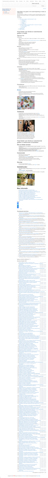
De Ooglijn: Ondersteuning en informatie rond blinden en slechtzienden (29, 433)
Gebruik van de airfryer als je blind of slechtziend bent (27, 446)
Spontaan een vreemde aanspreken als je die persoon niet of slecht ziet (29, 289)
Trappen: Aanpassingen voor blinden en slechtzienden (27, 428)
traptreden (25, 51)
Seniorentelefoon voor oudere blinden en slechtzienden (27, 378)
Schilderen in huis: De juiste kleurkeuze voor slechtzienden (27, 388)
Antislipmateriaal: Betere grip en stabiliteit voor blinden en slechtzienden (29, 441)
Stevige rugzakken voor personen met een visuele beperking (28, 320)
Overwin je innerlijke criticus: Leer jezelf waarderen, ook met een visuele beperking (31, 243)
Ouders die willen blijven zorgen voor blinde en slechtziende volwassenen (30, 426)
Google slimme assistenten (23, 360)
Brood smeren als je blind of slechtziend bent (25, 466)
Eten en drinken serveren (25, 25)
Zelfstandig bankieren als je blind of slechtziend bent (26, 298)
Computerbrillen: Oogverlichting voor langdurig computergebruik (28, 419)
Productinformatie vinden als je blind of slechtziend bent (27, 287)
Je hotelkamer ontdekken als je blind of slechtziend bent (27, 193)
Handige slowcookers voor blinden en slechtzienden (26, 295)
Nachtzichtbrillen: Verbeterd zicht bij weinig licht (26, 406)
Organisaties (32, 1)
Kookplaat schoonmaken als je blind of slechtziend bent (27, 314)
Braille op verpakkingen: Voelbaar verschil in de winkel (27, 280)
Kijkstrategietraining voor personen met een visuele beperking (28, 423)
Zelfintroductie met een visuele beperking (25, 220)
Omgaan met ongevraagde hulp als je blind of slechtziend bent (28, 195)
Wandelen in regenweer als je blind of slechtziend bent (27, 356)
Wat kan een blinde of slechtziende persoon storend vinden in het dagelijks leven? (31, 296)
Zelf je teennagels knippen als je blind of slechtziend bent (27, 345)
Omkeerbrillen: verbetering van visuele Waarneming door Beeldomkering (30, 405)
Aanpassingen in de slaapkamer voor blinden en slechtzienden (28, 457)
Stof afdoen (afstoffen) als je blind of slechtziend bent (27, 334)
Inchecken (23, 20)
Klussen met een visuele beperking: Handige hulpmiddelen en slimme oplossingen (31, 384)
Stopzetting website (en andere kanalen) (9, 1)
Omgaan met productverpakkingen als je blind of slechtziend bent (28, 303)
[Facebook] (31, 203)
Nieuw (17, 1)
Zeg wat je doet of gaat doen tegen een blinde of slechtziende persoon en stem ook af (32, 291)
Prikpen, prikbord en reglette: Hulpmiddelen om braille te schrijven (29, 375)
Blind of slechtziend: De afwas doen (24, 445)
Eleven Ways (38, 475)
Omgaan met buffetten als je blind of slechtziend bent (27, 194)
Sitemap (36, 1)
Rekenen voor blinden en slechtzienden (25, 383)
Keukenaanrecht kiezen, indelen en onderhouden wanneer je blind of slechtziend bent (31, 268)
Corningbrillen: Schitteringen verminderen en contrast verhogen (28, 414)
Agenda (40, 1)
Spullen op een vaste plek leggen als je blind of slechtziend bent (28, 310)
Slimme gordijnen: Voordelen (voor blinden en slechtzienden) (28, 438)
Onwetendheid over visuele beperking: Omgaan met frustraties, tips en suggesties (31, 224)
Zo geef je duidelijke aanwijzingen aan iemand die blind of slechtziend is (29, 285)
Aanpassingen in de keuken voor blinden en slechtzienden (27, 459)
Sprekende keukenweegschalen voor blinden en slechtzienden (28, 390)
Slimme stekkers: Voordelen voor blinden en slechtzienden (27, 357)
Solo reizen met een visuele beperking (24, 231)
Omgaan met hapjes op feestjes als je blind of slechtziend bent (28, 308)
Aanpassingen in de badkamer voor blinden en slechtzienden (28, 460)
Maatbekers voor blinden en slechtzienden (25, 319)
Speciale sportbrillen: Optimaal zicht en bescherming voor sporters (29, 400)
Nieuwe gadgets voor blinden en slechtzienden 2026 (26, 262)
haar (28, 133)
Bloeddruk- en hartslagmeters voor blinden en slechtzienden (28, 367)
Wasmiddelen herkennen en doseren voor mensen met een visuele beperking (30, 448)
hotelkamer (22, 78)
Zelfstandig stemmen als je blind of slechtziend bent (26, 347)
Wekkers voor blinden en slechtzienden (25, 382)
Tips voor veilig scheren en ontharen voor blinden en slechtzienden (29, 392)
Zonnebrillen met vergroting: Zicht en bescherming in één (27, 396)
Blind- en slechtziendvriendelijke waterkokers (25, 434)
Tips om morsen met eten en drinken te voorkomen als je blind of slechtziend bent (31, 376)
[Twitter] (31, 204)
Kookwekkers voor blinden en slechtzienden (25, 369)
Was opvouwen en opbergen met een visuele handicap (27, 449)
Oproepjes (20, 1)
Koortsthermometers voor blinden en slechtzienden (26, 370)
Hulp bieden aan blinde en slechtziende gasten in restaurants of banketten (30, 24)
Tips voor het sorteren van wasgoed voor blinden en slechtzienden (29, 447)
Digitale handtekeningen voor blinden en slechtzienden (27, 321)
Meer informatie (21, 29)
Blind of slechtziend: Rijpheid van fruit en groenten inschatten (28, 346)
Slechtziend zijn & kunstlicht (23, 272)
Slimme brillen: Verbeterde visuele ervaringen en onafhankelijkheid (29, 401)
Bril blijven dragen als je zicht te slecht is (25, 329)
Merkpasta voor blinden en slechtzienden (25, 353)
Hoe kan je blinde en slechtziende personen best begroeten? (28, 464)
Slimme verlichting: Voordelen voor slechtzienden (26, 359)
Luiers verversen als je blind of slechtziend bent (26, 427)
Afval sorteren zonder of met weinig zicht (25, 284)
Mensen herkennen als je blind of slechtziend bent (26, 471)
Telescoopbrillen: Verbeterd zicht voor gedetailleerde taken (27, 399)
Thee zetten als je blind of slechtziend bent (25, 444)
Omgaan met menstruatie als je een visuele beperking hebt (28, 227)
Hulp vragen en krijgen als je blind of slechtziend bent (27, 192)
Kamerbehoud (23, 21)
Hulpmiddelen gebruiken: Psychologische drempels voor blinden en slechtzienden (31, 312)
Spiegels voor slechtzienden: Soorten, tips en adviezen (27, 391)
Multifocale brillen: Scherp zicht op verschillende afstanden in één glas (29, 407)
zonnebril (29, 132)
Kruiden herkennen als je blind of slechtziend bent (26, 324)
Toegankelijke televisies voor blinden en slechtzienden (27, 465)
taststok (20, 133)
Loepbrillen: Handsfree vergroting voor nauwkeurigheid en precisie (29, 408)
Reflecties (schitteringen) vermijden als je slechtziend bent (27, 266)
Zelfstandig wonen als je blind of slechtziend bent (26, 424)
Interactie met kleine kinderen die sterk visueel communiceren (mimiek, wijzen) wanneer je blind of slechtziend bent (28, 270)
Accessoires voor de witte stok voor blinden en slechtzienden (28, 380)
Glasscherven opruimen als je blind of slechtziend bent (27, 341)
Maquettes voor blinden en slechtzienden (25, 349)
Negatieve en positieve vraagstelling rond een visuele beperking (28, 222)
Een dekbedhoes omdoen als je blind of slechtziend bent (27, 322)
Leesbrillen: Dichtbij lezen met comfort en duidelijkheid (27, 410)
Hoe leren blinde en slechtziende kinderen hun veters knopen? (28, 436)
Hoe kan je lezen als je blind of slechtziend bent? (26, 290)
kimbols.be (24, 475)
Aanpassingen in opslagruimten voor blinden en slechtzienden (28, 453)
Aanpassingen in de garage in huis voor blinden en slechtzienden (28, 454)
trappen (35, 164)
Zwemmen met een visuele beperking (24, 246)
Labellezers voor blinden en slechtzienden (25, 371)
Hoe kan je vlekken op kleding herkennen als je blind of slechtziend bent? (30, 468)
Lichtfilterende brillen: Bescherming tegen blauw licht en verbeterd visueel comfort (31, 409)
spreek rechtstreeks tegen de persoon (33, 40)
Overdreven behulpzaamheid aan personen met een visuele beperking (29, 215)
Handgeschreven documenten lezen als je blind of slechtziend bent (29, 429)
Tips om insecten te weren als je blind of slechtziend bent (27, 311)
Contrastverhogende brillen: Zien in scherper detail (26, 417)
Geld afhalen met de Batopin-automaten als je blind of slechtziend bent (29, 277)
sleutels (25, 69)
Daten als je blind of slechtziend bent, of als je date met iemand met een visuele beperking (32, 248)
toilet (38, 113)
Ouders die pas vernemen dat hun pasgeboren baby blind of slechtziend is (30, 340)
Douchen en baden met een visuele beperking (26, 333)
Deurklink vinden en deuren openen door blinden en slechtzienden (29, 354)
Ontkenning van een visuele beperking (24, 241)
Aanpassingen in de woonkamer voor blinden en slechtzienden (28, 458)
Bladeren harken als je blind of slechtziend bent (26, 315)
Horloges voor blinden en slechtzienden (25, 379)
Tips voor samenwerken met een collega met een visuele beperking (29, 251)
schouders (33, 133)
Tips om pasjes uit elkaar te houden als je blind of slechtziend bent (29, 325)
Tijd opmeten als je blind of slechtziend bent (25, 327)
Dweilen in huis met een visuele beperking (25, 236)
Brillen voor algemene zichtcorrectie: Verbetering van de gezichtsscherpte (30, 420)
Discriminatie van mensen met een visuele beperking (27, 238)
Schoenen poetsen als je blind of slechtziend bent (26, 316)
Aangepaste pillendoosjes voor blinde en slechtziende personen (28, 299)
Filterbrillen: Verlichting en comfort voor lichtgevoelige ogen (27, 413)
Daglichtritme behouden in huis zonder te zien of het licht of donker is (29, 276)
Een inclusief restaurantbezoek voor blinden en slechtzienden (28, 190)
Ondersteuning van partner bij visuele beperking (26, 395)
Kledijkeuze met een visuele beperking (24, 229)
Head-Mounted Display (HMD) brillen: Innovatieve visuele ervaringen (29, 412)
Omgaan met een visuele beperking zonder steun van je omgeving (29, 233)
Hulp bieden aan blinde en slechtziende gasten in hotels (27, 19)
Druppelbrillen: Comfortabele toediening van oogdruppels (27, 411)
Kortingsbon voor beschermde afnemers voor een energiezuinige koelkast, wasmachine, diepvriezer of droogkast (28, 343)
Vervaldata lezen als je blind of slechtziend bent (26, 330)
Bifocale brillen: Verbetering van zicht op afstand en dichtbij (27, 422)
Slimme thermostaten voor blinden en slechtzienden (26, 358)
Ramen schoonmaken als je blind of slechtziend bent (27, 461)
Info (24, 1)
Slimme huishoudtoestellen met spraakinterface (26, 294)
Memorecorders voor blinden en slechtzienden (26, 435)
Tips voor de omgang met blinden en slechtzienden (26, 198)
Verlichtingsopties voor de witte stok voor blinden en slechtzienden (29, 425)
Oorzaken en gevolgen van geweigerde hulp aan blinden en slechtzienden (30, 197)
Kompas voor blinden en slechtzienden (24, 368)
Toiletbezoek (23, 23)
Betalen (22, 22)
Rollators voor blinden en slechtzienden (25, 377)
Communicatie (23, 26)
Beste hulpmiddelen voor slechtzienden (25, 265)
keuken (37, 150)
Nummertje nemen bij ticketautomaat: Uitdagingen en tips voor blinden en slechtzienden (32, 437)
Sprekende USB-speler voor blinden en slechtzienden (27, 355)
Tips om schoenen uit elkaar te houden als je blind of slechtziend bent (29, 337)
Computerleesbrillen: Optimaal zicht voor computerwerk (27, 418)
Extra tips (23, 27)
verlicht (29, 163)
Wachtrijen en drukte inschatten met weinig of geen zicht (27, 274)
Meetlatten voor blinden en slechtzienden (25, 374)
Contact (44, 1)
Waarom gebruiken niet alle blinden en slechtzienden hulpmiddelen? (29, 336)
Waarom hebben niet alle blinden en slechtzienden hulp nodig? (28, 326)
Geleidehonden (21, 28)
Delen (21, 208)
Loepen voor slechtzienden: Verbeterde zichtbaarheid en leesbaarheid (29, 373)
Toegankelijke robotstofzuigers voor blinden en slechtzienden (28, 309)
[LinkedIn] (31, 206)
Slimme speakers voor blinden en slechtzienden (26, 313)
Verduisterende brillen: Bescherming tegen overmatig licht (27, 398)
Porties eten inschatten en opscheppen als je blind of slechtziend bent (29, 328)
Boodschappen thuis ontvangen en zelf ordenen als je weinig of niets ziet (30, 281)
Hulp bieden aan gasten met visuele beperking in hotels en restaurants (29, 191)
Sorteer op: (19, 259)
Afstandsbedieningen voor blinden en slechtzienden (26, 366)
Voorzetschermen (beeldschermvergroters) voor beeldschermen (28, 381)
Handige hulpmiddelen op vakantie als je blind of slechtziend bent (28, 297)
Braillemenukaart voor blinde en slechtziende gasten (26, 189)
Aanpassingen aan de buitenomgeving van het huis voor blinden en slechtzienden (31, 452)
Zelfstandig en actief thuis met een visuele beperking (27, 271)
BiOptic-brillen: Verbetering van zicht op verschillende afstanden (28, 421)
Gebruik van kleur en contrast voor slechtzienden (26, 467)
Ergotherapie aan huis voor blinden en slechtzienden (27, 365)
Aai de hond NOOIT (22, 170)
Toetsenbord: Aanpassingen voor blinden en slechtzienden (27, 389)
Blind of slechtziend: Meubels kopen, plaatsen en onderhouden (28, 348)
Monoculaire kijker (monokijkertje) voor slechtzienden (27, 344)
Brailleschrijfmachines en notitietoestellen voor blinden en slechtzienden (29, 387)
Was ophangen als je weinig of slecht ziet (25, 275)
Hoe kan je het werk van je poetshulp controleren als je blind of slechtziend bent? (31, 362)
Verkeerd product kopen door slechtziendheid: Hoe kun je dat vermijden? (30, 273)
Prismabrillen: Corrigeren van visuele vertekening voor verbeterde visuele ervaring (31, 402)
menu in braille (27, 156)
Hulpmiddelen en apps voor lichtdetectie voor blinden (27, 372)
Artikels (27, 1)
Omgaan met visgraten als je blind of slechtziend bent (27, 196)
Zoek (43, 5)
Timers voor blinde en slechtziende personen (25, 267)
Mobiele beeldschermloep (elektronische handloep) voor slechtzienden (29, 350)
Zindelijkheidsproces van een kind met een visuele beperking (28, 218)
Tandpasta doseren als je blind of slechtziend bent (26, 318)
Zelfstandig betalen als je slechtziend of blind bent (26, 300)
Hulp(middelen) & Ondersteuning (6, 9)
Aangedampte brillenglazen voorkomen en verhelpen (27, 361)
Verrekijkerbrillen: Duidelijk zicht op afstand (25, 397)
